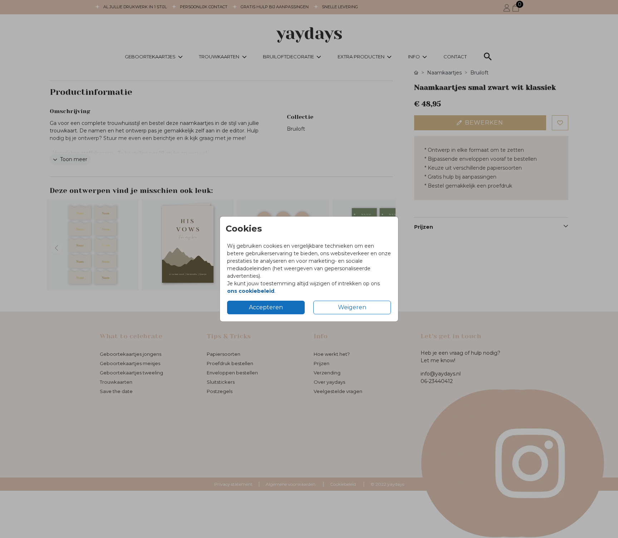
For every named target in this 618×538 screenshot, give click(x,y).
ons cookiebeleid (250, 291)
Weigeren (352, 307)
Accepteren (266, 307)
